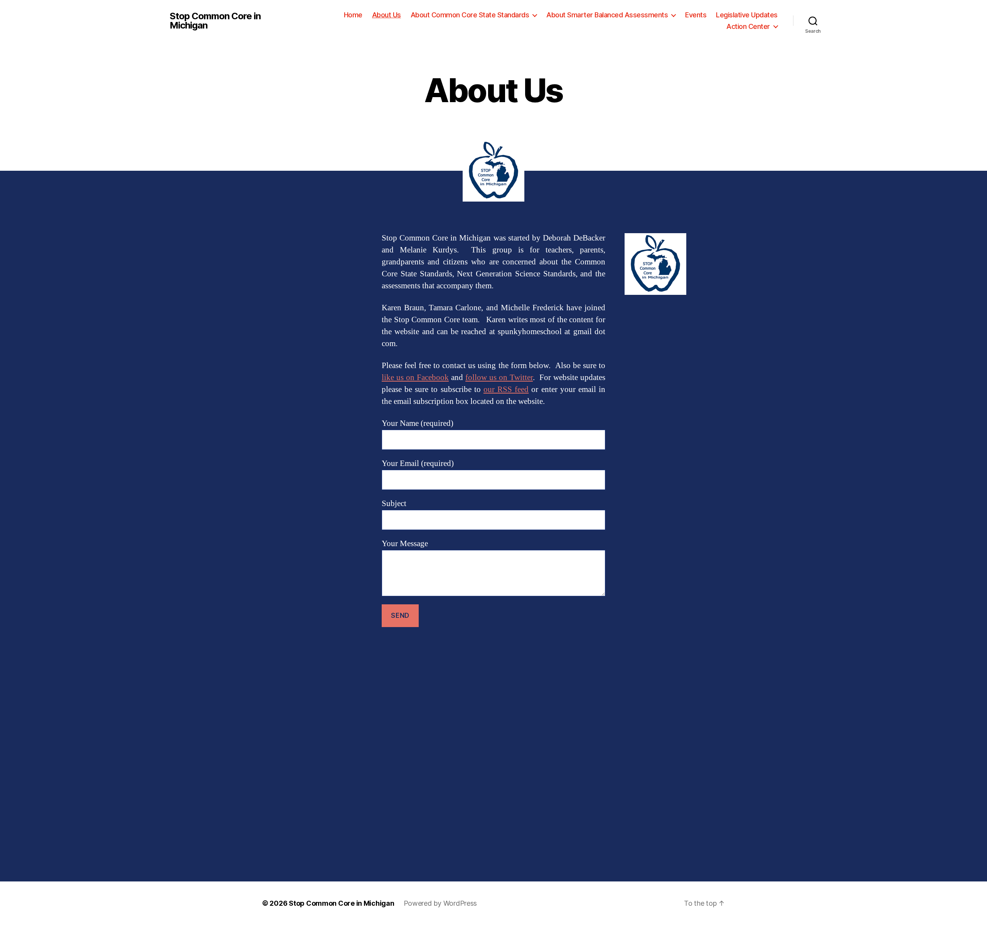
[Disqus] (493, 754)
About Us (386, 15)
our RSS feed (506, 389)
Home (353, 15)
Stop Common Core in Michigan (215, 21)
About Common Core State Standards (470, 15)
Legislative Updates (747, 15)
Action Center (748, 26)
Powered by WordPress (440, 903)
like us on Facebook (415, 377)
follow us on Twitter (499, 377)
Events (695, 15)
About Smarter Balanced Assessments (607, 15)
